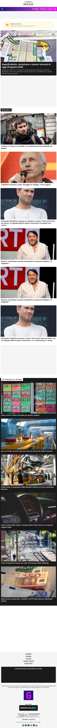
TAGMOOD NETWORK (34, 714)
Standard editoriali (28, 661)
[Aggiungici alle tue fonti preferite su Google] (23, 725)
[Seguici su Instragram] (28, 725)
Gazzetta (28, 3)
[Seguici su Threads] (31, 725)
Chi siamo (28, 658)
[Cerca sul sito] (2, 9)
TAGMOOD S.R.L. (23, 715)
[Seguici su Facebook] (26, 725)
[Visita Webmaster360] (28, 708)
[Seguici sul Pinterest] (34, 725)
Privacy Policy (28, 663)
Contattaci (28, 656)
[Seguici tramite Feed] (36, 725)
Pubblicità (28, 654)
